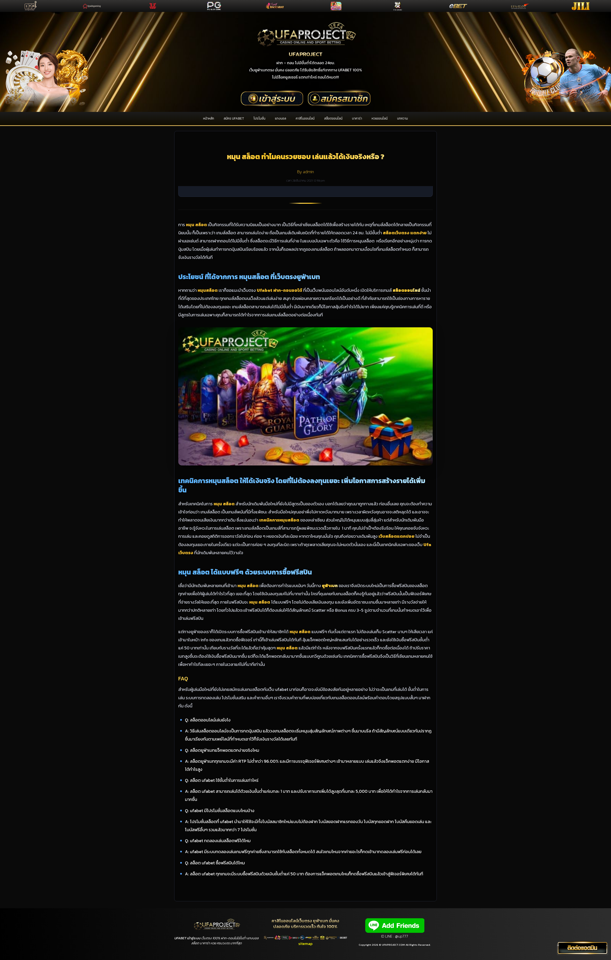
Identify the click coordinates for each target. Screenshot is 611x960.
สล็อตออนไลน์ (333, 118)
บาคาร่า (357, 118)
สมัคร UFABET (234, 118)
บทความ (402, 118)
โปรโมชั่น (259, 118)
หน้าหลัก (208, 118)
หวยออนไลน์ (380, 118)
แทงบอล (280, 118)
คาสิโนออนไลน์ (305, 118)
